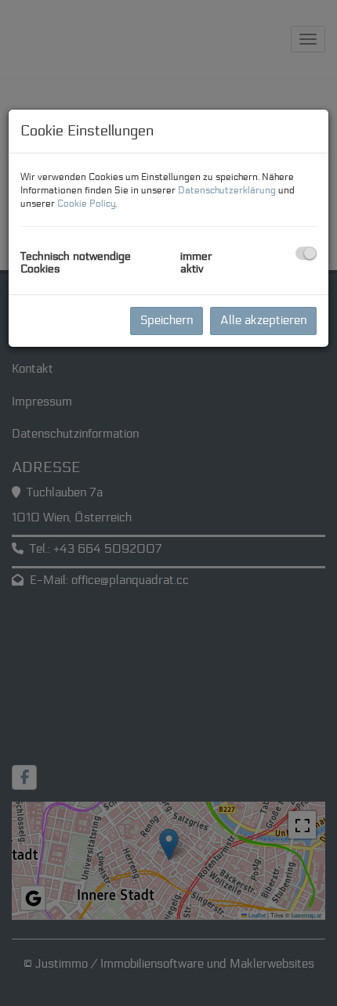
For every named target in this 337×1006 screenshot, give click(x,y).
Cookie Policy (86, 203)
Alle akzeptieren (263, 320)
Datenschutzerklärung (227, 190)
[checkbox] (306, 253)
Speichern (166, 320)
